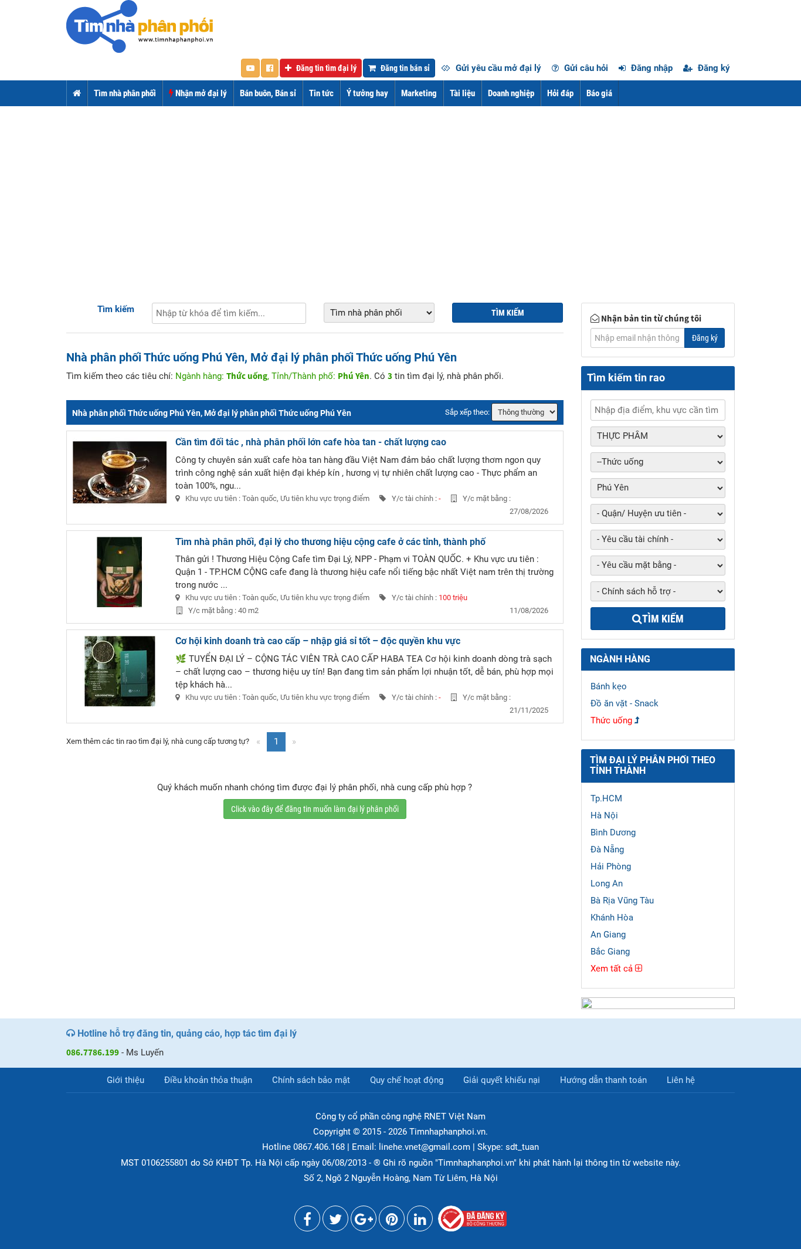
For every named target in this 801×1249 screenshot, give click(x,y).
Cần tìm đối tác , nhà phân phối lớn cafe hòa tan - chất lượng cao (310, 442)
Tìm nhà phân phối (125, 93)
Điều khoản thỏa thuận (208, 1080)
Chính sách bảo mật (311, 1080)
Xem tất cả (612, 968)
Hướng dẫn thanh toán (603, 1080)
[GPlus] (363, 1221)
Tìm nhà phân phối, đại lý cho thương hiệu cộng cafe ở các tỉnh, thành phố (330, 541)
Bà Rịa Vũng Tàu (622, 900)
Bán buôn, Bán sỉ (268, 93)
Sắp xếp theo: (467, 412)
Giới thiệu (125, 1080)
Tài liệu (462, 93)
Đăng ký (712, 68)
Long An (606, 883)
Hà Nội (604, 815)
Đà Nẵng (607, 849)
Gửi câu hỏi (585, 68)
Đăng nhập (651, 68)
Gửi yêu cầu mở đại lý (497, 68)
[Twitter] (335, 1221)
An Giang (608, 934)
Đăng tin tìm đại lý (325, 68)
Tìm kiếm (115, 309)
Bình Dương (613, 832)
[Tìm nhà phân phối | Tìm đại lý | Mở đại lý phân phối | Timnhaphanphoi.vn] (139, 26)
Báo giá (599, 93)
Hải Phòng (610, 866)
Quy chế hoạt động (406, 1080)
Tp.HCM (606, 798)
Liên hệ (681, 1080)
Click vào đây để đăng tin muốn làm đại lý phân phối (315, 809)
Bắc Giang (610, 951)
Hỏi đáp (560, 93)
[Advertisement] (400, 194)
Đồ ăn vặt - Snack (624, 703)
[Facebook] (307, 1221)
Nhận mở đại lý (200, 93)
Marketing (419, 93)
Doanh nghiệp (511, 93)
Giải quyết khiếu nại (501, 1080)
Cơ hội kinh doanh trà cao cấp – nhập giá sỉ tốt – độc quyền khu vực (317, 640)
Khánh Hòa (611, 917)
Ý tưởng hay (367, 93)
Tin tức (321, 93)
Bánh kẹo (608, 686)
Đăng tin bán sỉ (404, 68)
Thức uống (611, 720)
